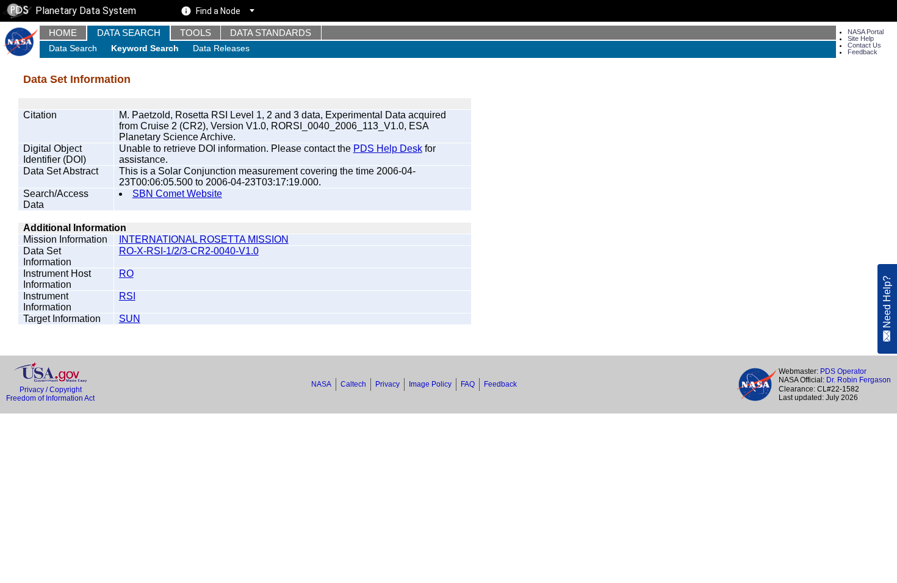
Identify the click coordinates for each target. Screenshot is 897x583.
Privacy (387, 384)
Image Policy (430, 384)
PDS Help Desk (387, 148)
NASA (321, 384)
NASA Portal (866, 31)
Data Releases (221, 48)
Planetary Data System (85, 10)
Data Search (128, 32)
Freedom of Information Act (50, 398)
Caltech (353, 384)
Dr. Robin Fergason (858, 380)
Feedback (862, 51)
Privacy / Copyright (51, 389)
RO (126, 273)
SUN (129, 318)
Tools (195, 32)
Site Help (861, 38)
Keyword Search (145, 48)
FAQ (468, 384)
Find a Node (218, 11)
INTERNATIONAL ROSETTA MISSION (204, 239)
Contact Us (864, 45)
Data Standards (270, 32)
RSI (127, 296)
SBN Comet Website (177, 193)
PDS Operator (843, 371)
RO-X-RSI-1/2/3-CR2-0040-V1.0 (189, 251)
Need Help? (887, 302)
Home (63, 32)
